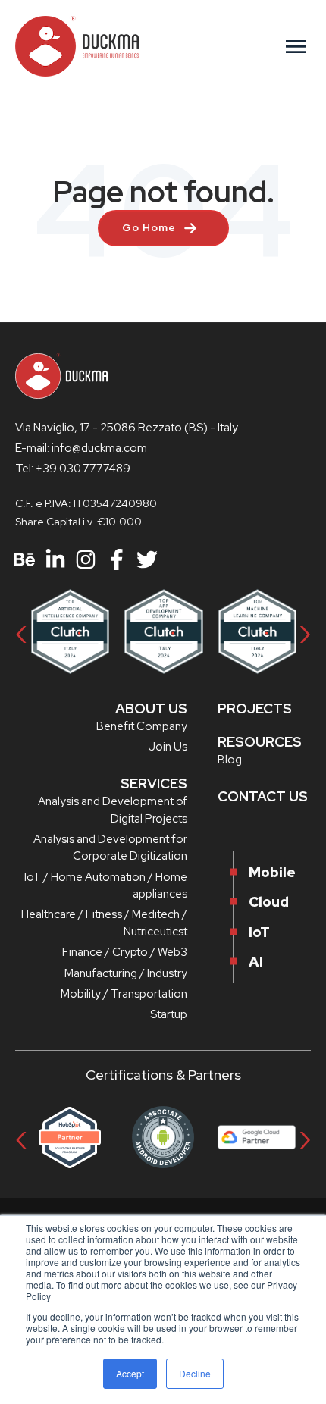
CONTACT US (263, 796)
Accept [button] (130, 1373)
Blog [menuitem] (230, 759)
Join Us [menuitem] (168, 746)
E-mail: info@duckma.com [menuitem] (81, 448)
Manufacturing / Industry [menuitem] (125, 973)
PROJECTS (255, 708)
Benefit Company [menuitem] (141, 726)
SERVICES (154, 783)
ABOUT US (151, 708)
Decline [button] (195, 1373)
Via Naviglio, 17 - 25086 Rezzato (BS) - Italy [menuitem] (126, 427)
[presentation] (21, 631)
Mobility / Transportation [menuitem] (124, 993)
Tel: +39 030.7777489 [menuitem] (72, 468)
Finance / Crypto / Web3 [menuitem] (124, 952)
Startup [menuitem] (168, 1014)
